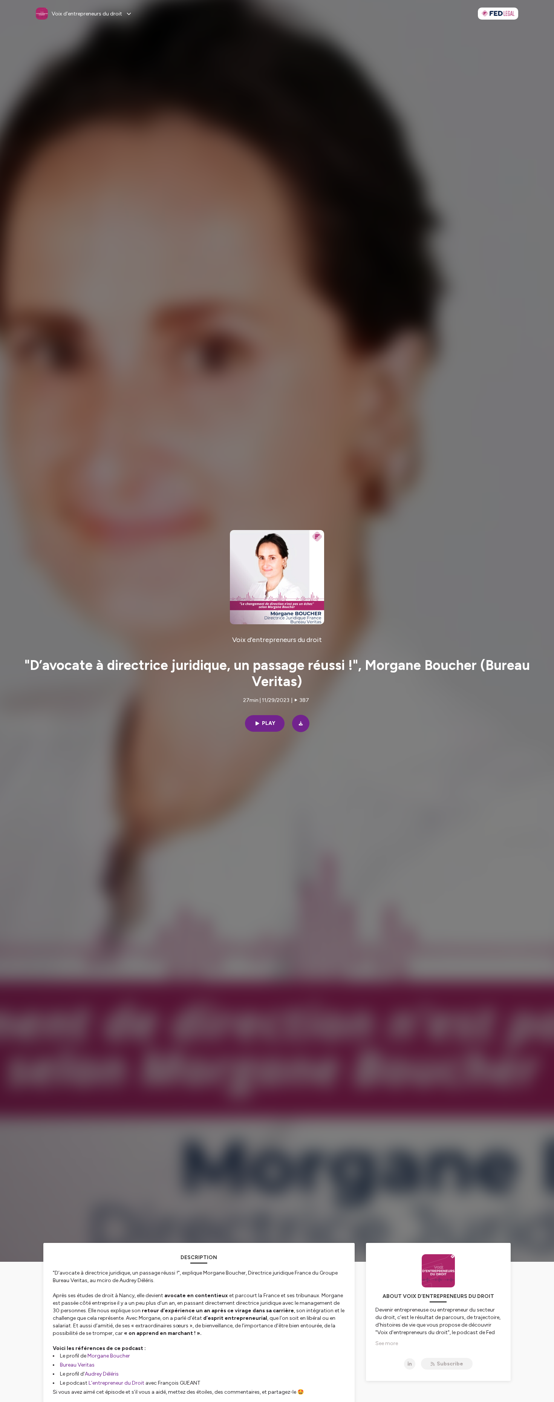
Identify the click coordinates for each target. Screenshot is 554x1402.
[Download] (300, 723)
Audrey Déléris (102, 1374)
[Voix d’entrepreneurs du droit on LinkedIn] (409, 1364)
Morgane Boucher (108, 1356)
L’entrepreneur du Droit (117, 1383)
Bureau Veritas (77, 1365)
